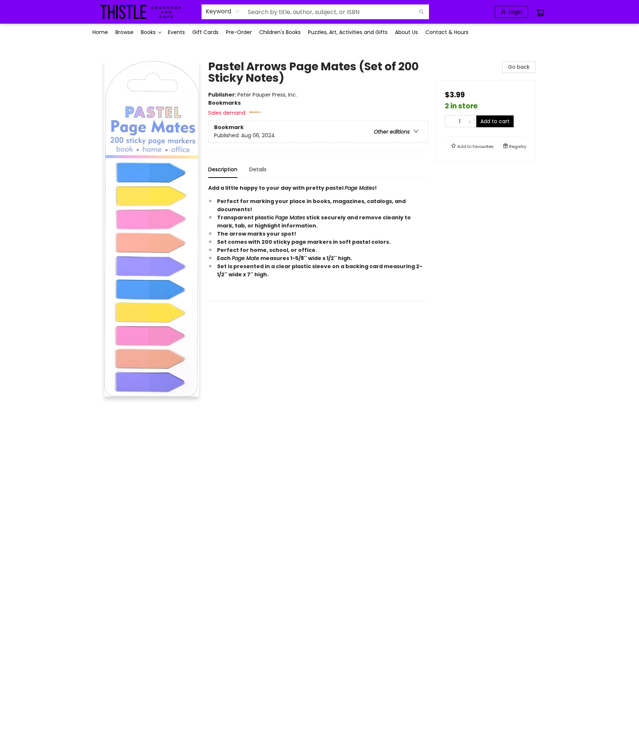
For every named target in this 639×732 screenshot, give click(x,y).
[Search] (421, 11)
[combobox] (223, 11)
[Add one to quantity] (469, 121)
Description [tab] (222, 169)
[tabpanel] (318, 242)
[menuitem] (100, 32)
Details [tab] (258, 169)
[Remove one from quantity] (449, 121)
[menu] (319, 32)
